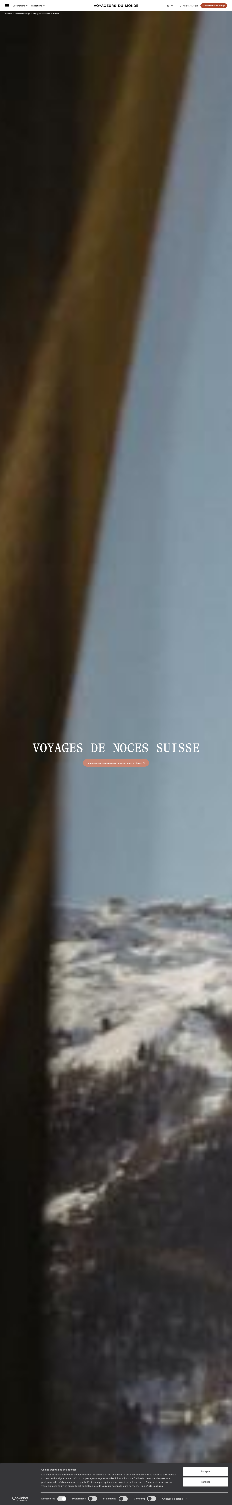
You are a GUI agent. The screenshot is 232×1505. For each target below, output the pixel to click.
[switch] (92, 1498)
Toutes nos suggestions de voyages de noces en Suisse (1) (116, 762)
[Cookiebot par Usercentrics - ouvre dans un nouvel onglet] (20, 1498)
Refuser (205, 1481)
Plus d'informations (151, 1486)
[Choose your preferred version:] (169, 5)
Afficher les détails (172, 1498)
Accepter (206, 1471)
